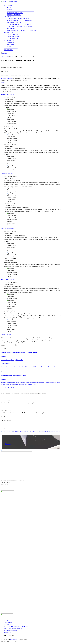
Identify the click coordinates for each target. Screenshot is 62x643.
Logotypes (8, 334)
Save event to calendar (6, 78)
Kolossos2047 (14, 639)
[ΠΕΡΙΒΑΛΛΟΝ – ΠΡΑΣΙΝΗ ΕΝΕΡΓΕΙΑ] (54, 431)
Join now (3, 82)
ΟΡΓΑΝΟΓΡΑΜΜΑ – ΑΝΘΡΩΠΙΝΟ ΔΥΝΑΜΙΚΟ (20, 11)
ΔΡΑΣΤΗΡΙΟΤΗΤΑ (9, 32)
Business (3, 334)
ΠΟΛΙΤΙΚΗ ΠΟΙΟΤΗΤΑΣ (14, 15)
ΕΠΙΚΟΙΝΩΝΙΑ (8, 50)
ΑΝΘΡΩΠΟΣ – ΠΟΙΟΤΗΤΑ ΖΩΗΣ (16, 22)
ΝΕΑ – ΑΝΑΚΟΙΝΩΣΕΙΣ (11, 48)
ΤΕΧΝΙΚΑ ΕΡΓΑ (11, 28)
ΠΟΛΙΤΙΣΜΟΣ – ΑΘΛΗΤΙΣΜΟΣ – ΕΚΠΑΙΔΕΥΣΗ (20, 26)
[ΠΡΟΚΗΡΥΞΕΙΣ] (14, 431)
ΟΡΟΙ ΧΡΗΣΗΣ (8, 624)
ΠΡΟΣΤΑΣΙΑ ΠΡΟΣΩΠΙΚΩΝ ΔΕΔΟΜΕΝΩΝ (16, 626)
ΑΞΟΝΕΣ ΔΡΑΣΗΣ (9, 17)
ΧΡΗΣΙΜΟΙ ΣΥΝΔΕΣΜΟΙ (11, 630)
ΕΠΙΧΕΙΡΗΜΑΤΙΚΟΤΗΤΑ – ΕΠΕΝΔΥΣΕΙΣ (19, 24)
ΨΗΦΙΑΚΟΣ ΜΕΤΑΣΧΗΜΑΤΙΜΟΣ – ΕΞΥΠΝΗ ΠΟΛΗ (22, 30)
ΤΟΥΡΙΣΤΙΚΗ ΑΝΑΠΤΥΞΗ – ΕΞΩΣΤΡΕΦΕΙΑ (20, 20)
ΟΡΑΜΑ (9, 9)
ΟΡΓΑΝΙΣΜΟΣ (8, 5)
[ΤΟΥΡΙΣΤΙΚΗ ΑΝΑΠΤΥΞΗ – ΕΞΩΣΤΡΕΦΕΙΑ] (22, 431)
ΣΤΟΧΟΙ (9, 7)
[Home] (4, 53)
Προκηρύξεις (10, 42)
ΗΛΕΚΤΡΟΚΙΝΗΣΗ (12, 38)
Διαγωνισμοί (10, 44)
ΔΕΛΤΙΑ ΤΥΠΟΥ (8, 632)
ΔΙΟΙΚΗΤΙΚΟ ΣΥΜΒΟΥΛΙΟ (15, 13)
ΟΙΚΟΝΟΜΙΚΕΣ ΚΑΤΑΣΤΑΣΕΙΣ (13, 628)
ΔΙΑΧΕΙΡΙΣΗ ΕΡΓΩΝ (13, 36)
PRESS (6, 620)
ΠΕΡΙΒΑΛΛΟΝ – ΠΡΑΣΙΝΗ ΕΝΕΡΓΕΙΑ (18, 18)
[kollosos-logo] (9, 1)
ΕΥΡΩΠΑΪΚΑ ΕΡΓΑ (12, 34)
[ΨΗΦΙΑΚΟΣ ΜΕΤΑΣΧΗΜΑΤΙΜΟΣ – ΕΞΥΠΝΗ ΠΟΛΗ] (6, 431)
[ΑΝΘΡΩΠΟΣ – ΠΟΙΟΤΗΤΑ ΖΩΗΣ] (33, 431)
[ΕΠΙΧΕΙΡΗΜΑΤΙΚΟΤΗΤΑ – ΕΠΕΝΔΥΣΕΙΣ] (44, 431)
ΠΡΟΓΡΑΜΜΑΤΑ (9, 40)
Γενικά (9, 46)
